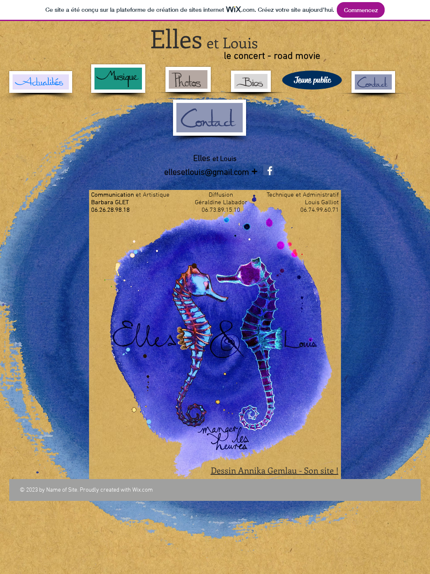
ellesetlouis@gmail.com (206, 173)
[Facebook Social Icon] (268, 170)
